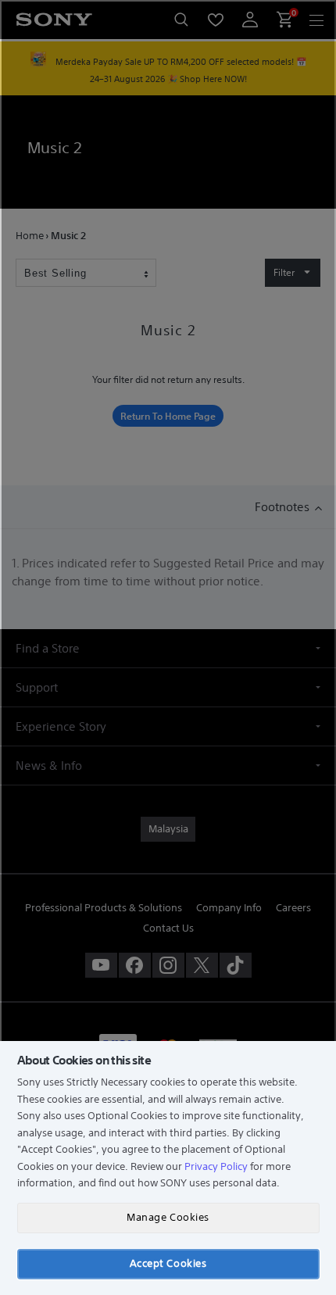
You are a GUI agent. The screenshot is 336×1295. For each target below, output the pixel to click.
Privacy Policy (216, 1166)
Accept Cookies (168, 1263)
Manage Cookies (168, 1217)
